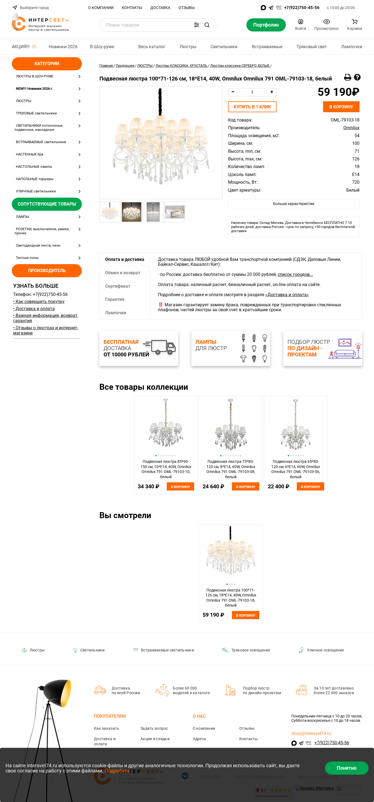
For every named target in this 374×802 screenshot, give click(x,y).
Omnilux (351, 127)
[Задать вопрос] (357, 77)
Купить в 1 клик (252, 106)
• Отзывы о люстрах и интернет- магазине (45, 330)
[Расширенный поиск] (196, 25)
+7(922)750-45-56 (302, 7)
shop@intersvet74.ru (311, 733)
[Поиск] (207, 25)
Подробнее (117, 771)
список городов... (295, 274)
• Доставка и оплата (34, 308)
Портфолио (266, 25)
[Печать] (347, 77)
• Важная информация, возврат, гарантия (45, 318)
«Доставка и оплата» (287, 294)
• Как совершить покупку (39, 301)
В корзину (341, 106)
